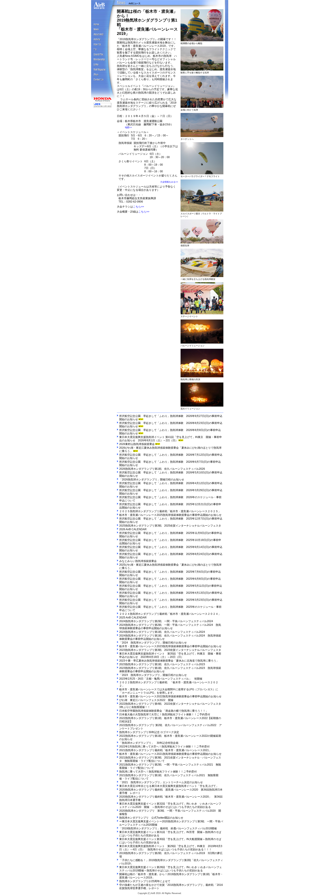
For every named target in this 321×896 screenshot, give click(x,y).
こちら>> (138, 206)
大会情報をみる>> (169, 182)
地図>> (128, 127)
